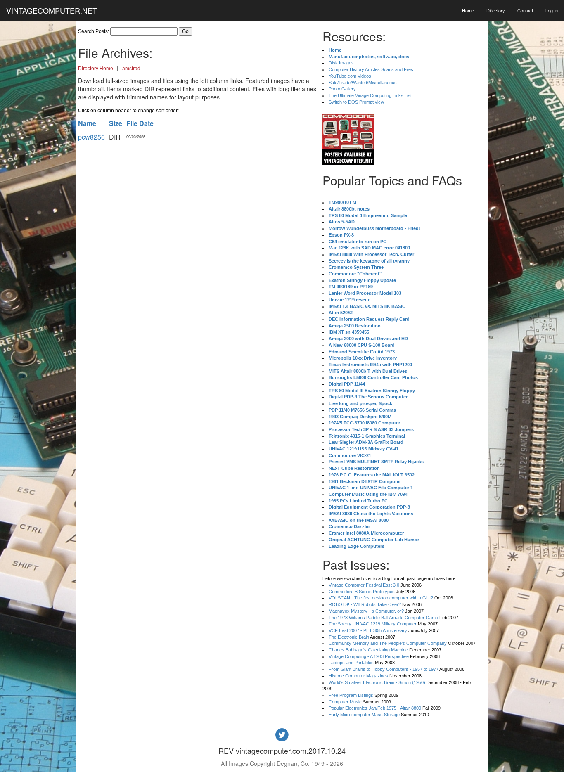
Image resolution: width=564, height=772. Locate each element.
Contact (525, 10)
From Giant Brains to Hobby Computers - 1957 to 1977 (383, 669)
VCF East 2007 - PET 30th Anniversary (368, 630)
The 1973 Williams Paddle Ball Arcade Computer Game (383, 617)
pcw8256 (91, 137)
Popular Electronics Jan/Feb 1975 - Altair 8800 (375, 708)
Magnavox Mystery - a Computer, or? (366, 611)
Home (468, 10)
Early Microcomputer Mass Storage (364, 714)
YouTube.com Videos (350, 75)
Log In (551, 10)
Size (115, 123)
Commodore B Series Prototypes (362, 591)
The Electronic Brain (349, 637)
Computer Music (345, 701)
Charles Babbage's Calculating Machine (368, 649)
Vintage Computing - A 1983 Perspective (369, 656)
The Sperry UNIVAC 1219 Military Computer (373, 623)
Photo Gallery (342, 88)
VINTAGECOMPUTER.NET (51, 10)
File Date (140, 123)
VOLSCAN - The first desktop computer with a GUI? (381, 597)
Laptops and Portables (351, 662)
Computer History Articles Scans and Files (371, 69)
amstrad (131, 68)
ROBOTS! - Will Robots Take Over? (365, 604)
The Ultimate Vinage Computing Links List (370, 95)
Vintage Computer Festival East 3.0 (364, 585)
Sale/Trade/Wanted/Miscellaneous (363, 82)
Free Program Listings (351, 695)
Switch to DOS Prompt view (356, 101)
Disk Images (341, 62)
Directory (495, 10)
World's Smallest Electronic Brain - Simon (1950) (377, 682)
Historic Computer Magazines (358, 675)
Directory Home (95, 68)
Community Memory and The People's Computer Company (388, 643)
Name (87, 123)
